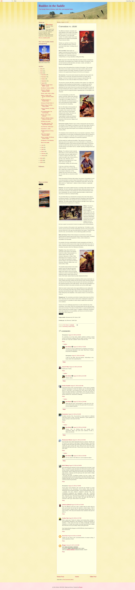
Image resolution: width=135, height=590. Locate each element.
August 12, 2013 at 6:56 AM (74, 334)
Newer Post (60, 576)
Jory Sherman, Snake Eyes (47, 126)
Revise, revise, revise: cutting (47, 93)
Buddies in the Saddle (52, 6)
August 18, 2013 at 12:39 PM (74, 535)
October (43, 78)
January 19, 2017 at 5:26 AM (72, 545)
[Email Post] (77, 324)
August (43, 83)
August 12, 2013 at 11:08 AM (79, 427)
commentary (65, 326)
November (43, 76)
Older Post (93, 576)
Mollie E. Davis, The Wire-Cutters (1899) (47, 106)
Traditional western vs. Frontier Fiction (46, 100)
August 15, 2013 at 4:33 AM (77, 504)
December (43, 74)
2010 (41, 162)
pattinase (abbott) (66, 504)
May (42, 147)
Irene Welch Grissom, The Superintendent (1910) (47, 124)
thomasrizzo (65, 414)
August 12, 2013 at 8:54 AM (77, 385)
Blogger (64, 545)
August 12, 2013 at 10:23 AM (79, 439)
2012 (41, 158)
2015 (41, 68)
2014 (41, 70)
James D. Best (65, 366)
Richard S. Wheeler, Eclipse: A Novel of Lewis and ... (47, 119)
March (43, 151)
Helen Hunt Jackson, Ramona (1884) (45, 134)
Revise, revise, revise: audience (46, 115)
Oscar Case (65, 535)
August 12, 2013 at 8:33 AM (78, 355)
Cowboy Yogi (65, 518)
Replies (65, 344)
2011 (41, 160)
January (43, 155)
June (42, 145)
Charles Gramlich (66, 385)
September (44, 80)
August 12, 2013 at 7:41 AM (79, 346)
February (43, 153)
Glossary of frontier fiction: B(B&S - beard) (47, 85)
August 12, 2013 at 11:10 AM (79, 375)
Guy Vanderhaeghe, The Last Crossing (46, 112)
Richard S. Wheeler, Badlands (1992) (45, 91)
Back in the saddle (45, 142)
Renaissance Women (67, 439)
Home (77, 576)
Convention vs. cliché (45, 128)
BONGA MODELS (71, 549)
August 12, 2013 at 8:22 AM (75, 366)
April (42, 149)
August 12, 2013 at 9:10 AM (74, 414)
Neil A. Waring (65, 465)
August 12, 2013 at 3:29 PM (75, 465)
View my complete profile (44, 37)
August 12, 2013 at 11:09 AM (79, 455)
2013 (41, 73)
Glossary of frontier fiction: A (47, 103)
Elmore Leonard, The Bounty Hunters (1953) (47, 138)
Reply (63, 341)
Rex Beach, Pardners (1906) (47, 88)
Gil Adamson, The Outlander (47, 140)
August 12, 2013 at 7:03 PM (74, 485)
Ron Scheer (68, 346)
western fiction (71, 326)
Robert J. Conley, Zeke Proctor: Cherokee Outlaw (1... (47, 96)
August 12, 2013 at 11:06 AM (79, 401)
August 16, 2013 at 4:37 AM (75, 518)
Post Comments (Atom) (68, 579)
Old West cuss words (45, 121)
